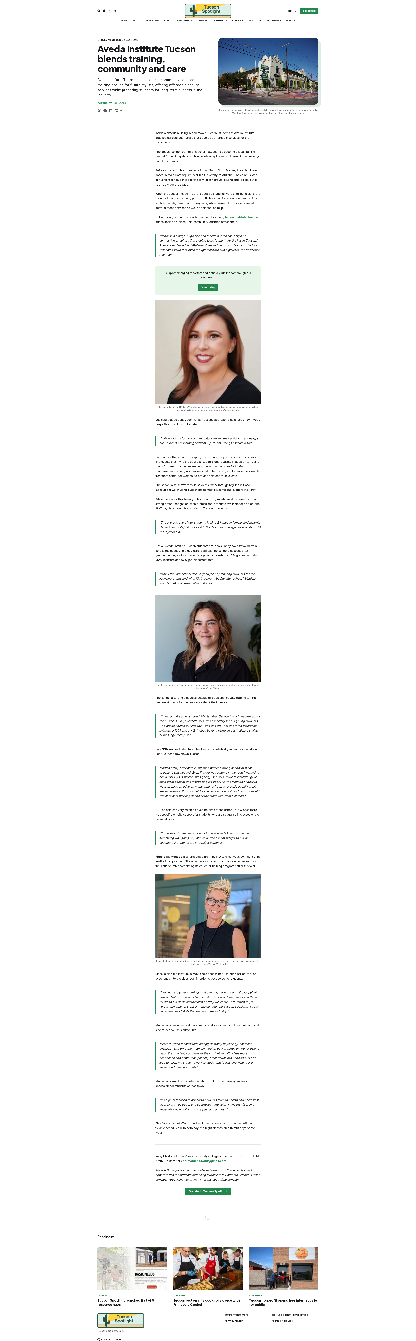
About (137, 20)
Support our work (237, 1315)
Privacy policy (234, 1321)
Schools (238, 20)
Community (220, 20)
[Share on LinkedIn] (110, 111)
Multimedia (274, 20)
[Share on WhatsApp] (122, 111)
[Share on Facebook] (105, 111)
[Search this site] (99, 10)
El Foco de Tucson (157, 20)
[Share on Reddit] (116, 111)
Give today (208, 287)
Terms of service (282, 1321)
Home (123, 20)
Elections (255, 20)
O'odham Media (184, 20)
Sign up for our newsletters (290, 1315)
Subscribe (309, 11)
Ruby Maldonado (111, 39)
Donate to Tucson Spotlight (208, 1191)
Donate (291, 20)
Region (202, 20)
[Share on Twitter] (99, 111)
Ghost (119, 1339)
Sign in (292, 11)
